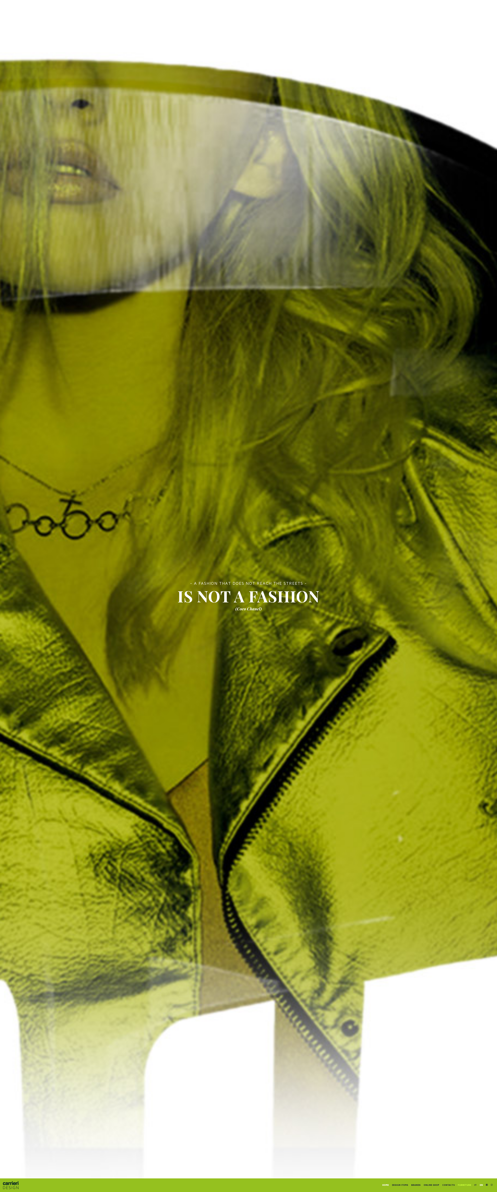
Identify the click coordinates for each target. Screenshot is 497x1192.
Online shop (431, 1185)
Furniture (464, 1185)
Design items (400, 1185)
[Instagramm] (491, 1184)
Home (385, 1185)
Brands (416, 1185)
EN (481, 1185)
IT (475, 1185)
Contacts (448, 1185)
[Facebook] (486, 1184)
